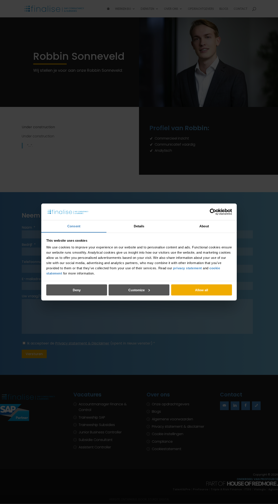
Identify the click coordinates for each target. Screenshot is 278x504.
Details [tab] (139, 226)
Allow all (201, 290)
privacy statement (187, 268)
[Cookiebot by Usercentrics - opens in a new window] (213, 211)
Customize (136, 290)
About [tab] (204, 226)
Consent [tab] (73, 226)
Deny (77, 290)
